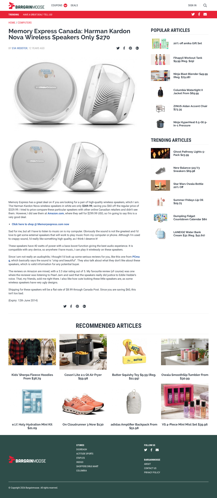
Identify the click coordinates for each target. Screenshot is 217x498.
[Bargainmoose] (26, 5)
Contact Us (150, 468)
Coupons (56, 5)
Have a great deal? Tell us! (37, 14)
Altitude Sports (84, 453)
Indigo (79, 462)
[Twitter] (118, 48)
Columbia (81, 470)
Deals (74, 5)
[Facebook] (124, 48)
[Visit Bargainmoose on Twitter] (193, 15)
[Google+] (137, 48)
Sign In (192, 5)
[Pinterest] (130, 48)
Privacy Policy (152, 472)
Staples (80, 457)
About (147, 464)
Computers (25, 22)
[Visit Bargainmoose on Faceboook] (199, 15)
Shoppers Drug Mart (87, 466)
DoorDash (81, 449)
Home (11, 22)
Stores (80, 445)
